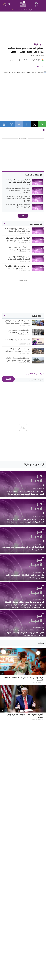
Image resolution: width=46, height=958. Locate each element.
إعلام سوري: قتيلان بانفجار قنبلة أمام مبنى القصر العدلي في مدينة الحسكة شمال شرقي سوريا (17, 229)
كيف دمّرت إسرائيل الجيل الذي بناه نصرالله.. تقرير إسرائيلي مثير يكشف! (17, 350)
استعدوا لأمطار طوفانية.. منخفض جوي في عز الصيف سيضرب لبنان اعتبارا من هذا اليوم (18, 359)
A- (42, 67)
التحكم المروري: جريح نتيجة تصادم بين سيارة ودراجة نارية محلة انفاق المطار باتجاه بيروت (18, 198)
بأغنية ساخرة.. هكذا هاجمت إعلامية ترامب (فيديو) (25, 716)
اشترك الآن (12, 10)
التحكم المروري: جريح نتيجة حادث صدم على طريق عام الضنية (18, 206)
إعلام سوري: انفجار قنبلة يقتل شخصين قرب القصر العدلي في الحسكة (19, 257)
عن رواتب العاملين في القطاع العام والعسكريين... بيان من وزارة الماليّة (17, 322)
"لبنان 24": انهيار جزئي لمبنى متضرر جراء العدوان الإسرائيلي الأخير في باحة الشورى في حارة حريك (17, 239)
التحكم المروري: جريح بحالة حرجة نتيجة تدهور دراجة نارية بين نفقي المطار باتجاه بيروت (18, 182)
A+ (38, 67)
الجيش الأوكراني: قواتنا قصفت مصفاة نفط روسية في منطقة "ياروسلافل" (19, 248)
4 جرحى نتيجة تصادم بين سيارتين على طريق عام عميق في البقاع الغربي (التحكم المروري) (18, 190)
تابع (23, 215)
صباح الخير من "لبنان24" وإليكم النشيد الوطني (16, 340)
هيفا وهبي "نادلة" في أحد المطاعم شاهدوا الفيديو (23, 679)
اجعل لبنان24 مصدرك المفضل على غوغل (25, 59)
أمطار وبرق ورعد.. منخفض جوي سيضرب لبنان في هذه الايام (19, 331)
